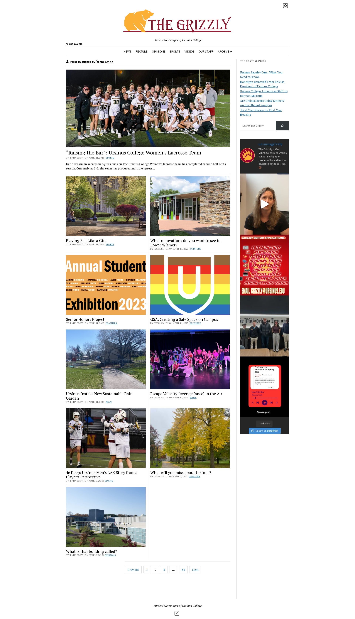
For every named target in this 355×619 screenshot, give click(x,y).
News (109, 402)
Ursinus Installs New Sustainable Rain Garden (99, 396)
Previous (133, 570)
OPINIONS (158, 51)
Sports (110, 157)
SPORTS (175, 51)
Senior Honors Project (85, 319)
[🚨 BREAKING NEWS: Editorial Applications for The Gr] (264, 265)
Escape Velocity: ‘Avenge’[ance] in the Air (186, 393)
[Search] (282, 125)
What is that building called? (91, 551)
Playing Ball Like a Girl (86, 240)
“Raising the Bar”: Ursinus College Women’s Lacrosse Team (133, 152)
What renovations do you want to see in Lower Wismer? (185, 243)
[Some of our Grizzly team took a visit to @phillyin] (264, 325)
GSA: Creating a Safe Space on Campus (184, 319)
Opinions (195, 248)
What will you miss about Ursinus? (180, 472)
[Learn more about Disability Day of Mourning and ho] (264, 204)
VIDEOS (189, 51)
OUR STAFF (206, 51)
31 (183, 570)
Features (111, 323)
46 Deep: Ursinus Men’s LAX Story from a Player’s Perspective (101, 475)
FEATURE (142, 51)
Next (195, 570)
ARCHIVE (223, 51)
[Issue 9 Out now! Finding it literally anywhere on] (264, 386)
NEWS (127, 51)
